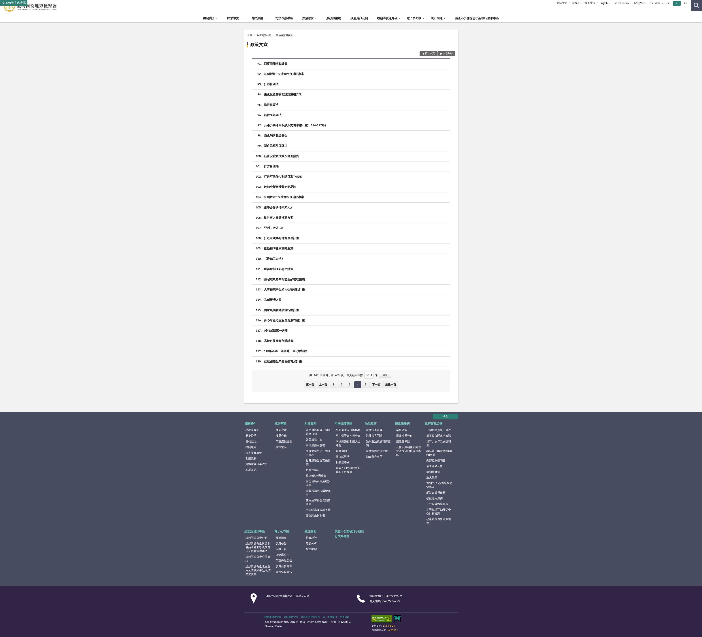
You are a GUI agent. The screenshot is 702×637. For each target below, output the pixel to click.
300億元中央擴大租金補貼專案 (284, 74)
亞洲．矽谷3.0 (273, 228)
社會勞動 (341, 451)
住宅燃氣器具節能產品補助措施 (284, 279)
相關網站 (311, 549)
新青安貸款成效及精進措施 (281, 156)
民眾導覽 (233, 18)
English (604, 3)
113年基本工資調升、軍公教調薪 (285, 351)
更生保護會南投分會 (348, 435)
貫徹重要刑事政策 (256, 464)
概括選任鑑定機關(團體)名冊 (439, 453)
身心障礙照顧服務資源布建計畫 (284, 320)
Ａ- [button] (668, 3)
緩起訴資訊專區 (387, 18)
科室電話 (281, 447)
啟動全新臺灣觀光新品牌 (280, 186)
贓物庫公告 (282, 555)
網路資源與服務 (284, 35)
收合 (445, 416)
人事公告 (281, 549)
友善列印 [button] (448, 53)
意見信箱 (344, 617)
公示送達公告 (284, 572)
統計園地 (437, 18)
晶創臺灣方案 (273, 299)
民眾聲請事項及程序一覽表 (318, 453)
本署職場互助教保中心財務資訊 (438, 511)
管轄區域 (251, 441)
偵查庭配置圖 (284, 441)
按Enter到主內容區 (13, 2)
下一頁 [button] (376, 384)
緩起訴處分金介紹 (256, 538)
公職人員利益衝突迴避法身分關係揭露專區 (408, 451)
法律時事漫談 (374, 430)
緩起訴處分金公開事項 (258, 559)
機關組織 (251, 447)
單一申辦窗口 (330, 617)
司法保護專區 (284, 18)
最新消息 (281, 538)
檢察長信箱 (313, 470)
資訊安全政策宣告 (310, 617)
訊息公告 (281, 543)
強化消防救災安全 (275, 135)
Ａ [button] (676, 3)
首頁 (249, 35)
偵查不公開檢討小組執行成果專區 (477, 18)
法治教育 (308, 18)
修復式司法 (343, 456)
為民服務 (257, 18)
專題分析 (311, 543)
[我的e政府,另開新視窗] (397, 619)
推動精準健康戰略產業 (278, 248)
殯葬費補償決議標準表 (318, 493)
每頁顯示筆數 (354, 375)
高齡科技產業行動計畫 (278, 340)
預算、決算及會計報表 (438, 443)
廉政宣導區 (403, 441)
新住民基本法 (273, 115)
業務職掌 (401, 430)
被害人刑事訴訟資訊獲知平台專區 (348, 470)
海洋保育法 (271, 104)
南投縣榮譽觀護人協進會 (348, 443)
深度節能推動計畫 (275, 63)
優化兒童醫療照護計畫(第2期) (283, 94)
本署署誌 (251, 470)
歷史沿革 (251, 435)
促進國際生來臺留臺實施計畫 (283, 361)
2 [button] (341, 384)
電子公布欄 (414, 18)
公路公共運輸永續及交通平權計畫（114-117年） (296, 125)
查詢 (696, 5)
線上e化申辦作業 (316, 475)
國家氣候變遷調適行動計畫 (281, 310)
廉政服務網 (333, 18)
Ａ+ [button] (685, 3)
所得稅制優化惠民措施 (278, 269)
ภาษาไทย (655, 3)
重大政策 (431, 477)
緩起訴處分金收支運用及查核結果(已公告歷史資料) (258, 570)
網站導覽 (562, 3)
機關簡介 (209, 18)
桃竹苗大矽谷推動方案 (278, 217)
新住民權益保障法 (275, 145)
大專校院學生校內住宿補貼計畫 (284, 289)
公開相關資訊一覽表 (438, 430)
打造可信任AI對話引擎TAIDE (283, 176)
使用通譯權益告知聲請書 (318, 502)
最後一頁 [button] (390, 384)
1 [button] (333, 384)
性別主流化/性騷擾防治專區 (439, 485)
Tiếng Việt (639, 3)
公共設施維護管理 (437, 504)
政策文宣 (259, 45)
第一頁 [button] (310, 384)
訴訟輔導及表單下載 (318, 510)
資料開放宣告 (291, 617)
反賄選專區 (343, 462)
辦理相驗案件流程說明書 (318, 483)
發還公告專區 (284, 566)
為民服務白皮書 (315, 445)
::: (2, 26)
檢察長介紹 (252, 430)
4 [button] (357, 384)
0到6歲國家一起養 (276, 330)
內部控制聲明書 (436, 460)
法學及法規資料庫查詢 (378, 443)
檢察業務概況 (254, 453)
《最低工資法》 (274, 258)
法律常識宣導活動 (377, 451)
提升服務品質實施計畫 (318, 462)
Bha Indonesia (621, 3)
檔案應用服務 (434, 498)
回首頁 (576, 3)
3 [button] (349, 384)
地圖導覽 (281, 430)
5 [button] (366, 384)
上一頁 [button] (323, 384)
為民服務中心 (314, 439)
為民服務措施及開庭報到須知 (318, 432)
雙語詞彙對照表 (315, 515)
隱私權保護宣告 (273, 617)
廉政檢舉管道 (404, 435)
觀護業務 (251, 458)
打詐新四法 (271, 84)
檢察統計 (311, 538)
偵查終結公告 (434, 466)
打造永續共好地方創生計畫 (281, 238)
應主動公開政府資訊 (438, 435)
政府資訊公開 (359, 18)
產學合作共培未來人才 (278, 207)
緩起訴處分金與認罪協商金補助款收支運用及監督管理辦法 (258, 547)
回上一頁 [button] (430, 53)
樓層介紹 (281, 435)
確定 (385, 375)
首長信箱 (590, 3)
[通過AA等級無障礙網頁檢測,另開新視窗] (381, 619)
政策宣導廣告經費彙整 (438, 521)
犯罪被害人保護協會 (348, 430)
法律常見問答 (374, 435)
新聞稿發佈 (433, 472)
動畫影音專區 (374, 456)
